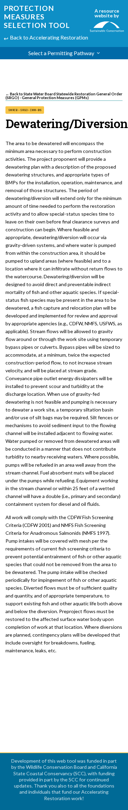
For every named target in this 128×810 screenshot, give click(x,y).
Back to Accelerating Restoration (49, 37)
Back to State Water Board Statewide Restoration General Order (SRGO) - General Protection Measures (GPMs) (64, 96)
